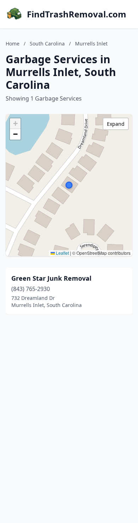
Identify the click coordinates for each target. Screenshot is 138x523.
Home (12, 43)
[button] (69, 185)
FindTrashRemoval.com (76, 14)
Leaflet (62, 253)
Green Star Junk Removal (51, 278)
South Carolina (47, 43)
